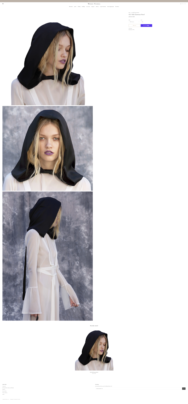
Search (3, 394)
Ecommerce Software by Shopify (15, 399)
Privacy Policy (4, 391)
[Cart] (185, 3)
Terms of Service (4, 392)
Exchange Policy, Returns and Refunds (8, 387)
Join (184, 388)
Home (129, 12)
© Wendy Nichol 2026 (5, 399)
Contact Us (4, 386)
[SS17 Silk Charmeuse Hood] (94, 349)
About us (3, 389)
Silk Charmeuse (132, 21)
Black (142, 21)
